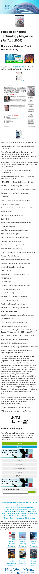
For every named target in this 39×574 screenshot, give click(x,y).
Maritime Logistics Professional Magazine (11, 562)
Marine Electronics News (12, 516)
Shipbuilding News (11, 509)
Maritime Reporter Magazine (11, 543)
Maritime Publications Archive (12, 503)
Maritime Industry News (27, 509)
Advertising (19, 464)
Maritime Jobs (30, 518)
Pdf (14, 67)
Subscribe (20, 443)
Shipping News (9, 511)
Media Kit (19, 472)
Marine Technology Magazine (22, 543)
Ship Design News (13, 514)
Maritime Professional (16, 518)
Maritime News (11, 507)
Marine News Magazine (33, 543)
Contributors (19, 460)
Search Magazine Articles (11, 489)
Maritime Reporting (21, 511)
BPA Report (19, 476)
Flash (18, 67)
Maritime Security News (25, 507)
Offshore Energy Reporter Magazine (33, 562)
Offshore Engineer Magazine (22, 561)
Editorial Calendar (19, 468)
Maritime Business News (29, 514)
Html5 (24, 67)
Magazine (19, 447)
